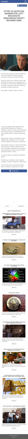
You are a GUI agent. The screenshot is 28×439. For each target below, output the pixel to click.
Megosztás (23, 5)
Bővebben (14, 234)
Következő (20, 206)
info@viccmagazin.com (14, 435)
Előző (7, 206)
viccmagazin (4, 1)
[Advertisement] (14, 37)
